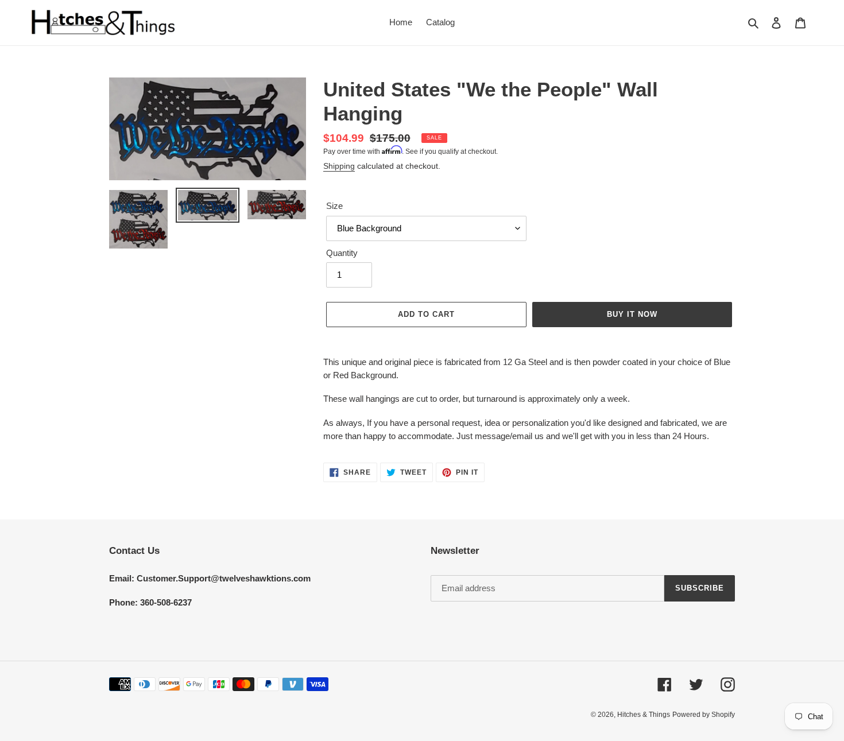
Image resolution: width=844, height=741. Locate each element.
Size (334, 206)
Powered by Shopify (703, 715)
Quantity (342, 253)
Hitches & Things (643, 715)
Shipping (339, 165)
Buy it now (632, 314)
